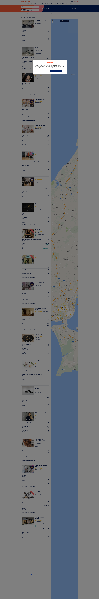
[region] (50, 67)
